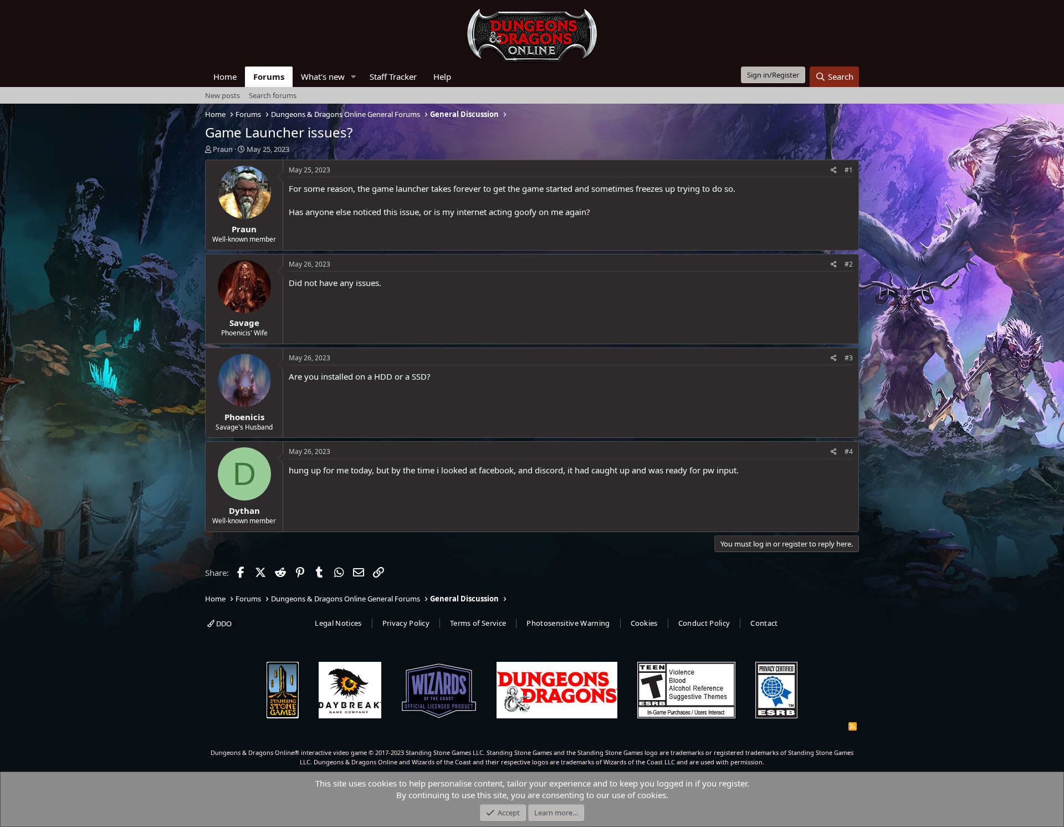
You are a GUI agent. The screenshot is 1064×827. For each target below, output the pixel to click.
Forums (268, 76)
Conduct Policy (704, 623)
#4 (849, 451)
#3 (849, 358)
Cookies (644, 623)
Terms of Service (478, 623)
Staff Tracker (393, 76)
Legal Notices (338, 623)
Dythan (244, 510)
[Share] (834, 170)
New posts (222, 95)
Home (225, 76)
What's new (323, 76)
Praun (223, 149)
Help (442, 76)
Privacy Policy (406, 623)
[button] (353, 77)
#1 (849, 170)
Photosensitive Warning (568, 623)
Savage (244, 322)
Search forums (272, 95)
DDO (223, 624)
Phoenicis (244, 416)
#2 (849, 264)
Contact (763, 623)
